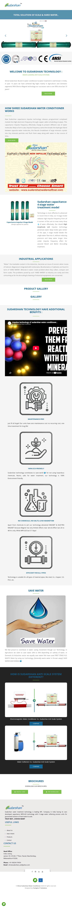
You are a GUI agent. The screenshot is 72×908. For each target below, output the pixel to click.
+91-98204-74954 (15, 879)
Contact (9, 857)
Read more (48, 110)
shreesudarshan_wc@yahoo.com (19, 881)
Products (9, 853)
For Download (52, 808)
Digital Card (20, 808)
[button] (5, 43)
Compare (36, 783)
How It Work (10, 850)
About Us (9, 847)
